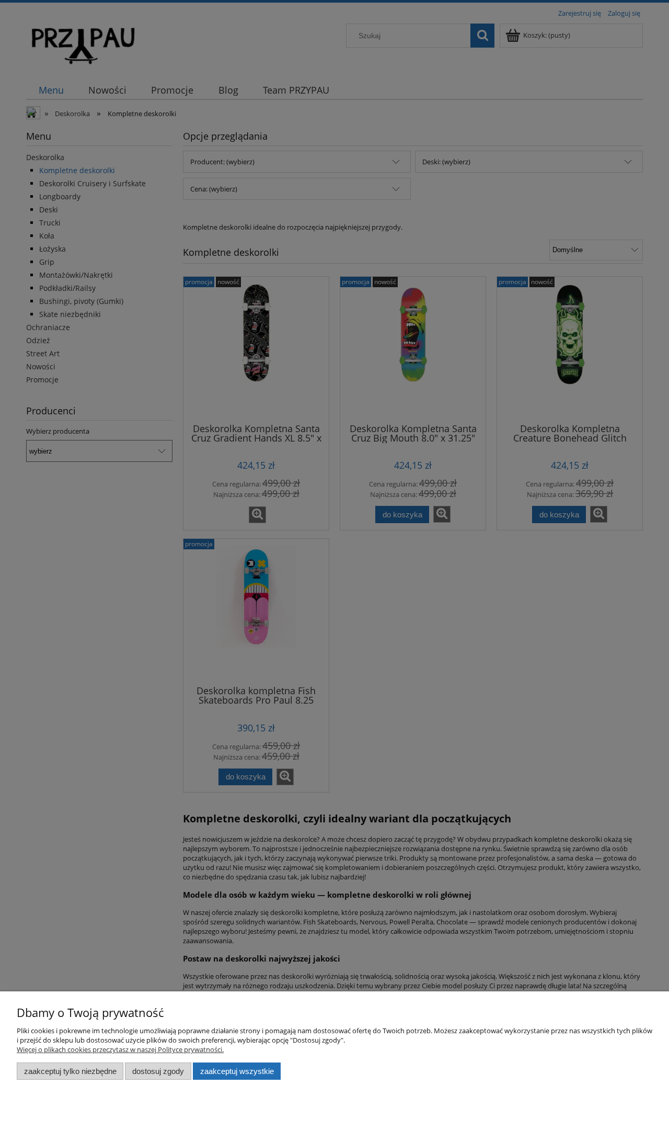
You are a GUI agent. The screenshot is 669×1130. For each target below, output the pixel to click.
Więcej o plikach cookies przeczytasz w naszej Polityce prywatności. (120, 1049)
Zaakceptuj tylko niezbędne (70, 1071)
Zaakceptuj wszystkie (237, 1071)
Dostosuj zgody (158, 1071)
